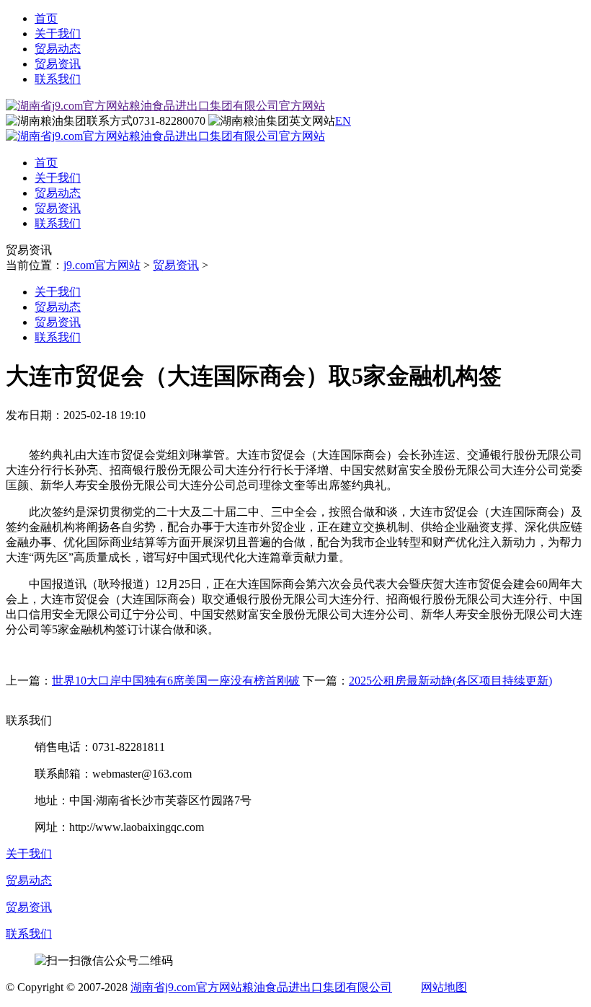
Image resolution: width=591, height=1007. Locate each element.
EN (343, 121)
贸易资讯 (58, 64)
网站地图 (444, 987)
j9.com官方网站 (102, 265)
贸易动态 (58, 49)
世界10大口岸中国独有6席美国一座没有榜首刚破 (176, 680)
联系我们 (58, 79)
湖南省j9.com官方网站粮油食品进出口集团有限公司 (261, 987)
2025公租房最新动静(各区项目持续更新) (450, 680)
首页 (46, 18)
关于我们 (58, 33)
